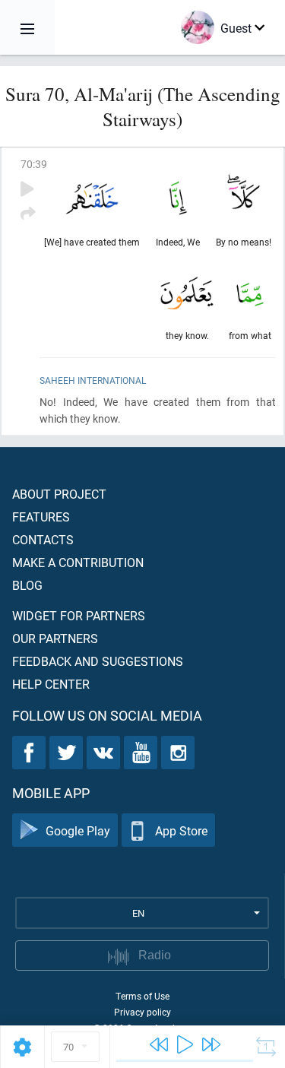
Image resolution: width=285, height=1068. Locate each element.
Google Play (78, 830)
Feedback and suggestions (97, 661)
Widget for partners (78, 615)
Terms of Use (142, 996)
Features (41, 516)
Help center (51, 684)
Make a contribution (78, 562)
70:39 (34, 164)
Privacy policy (142, 1012)
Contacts (43, 539)
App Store (181, 830)
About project (59, 494)
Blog (27, 585)
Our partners (55, 638)
